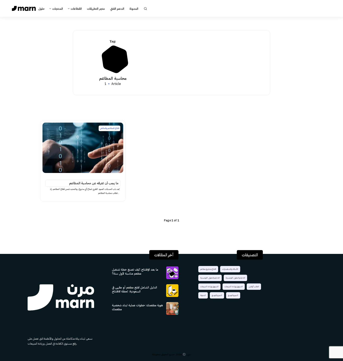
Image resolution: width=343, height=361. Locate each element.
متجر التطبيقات (96, 9)
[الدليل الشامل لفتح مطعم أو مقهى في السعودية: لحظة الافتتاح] (172, 290)
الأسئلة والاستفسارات (230, 269)
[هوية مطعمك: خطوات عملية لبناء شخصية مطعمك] (172, 308)
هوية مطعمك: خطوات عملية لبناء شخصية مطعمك (137, 307)
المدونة (133, 9)
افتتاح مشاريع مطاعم (208, 269)
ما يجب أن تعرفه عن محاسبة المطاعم (93, 183)
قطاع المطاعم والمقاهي (109, 128)
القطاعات (76, 9)
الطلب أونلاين (254, 286)
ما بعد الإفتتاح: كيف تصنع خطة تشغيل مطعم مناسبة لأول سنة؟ (135, 271)
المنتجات (57, 9)
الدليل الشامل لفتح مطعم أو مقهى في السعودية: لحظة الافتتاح (134, 289)
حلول (41, 9)
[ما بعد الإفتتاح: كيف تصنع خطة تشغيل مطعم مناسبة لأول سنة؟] (172, 272)
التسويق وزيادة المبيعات (209, 286)
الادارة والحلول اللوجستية (210, 277)
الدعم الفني (117, 9)
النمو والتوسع (217, 295)
